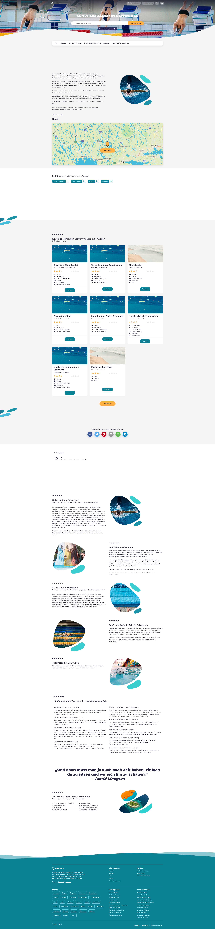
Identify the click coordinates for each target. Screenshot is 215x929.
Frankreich (73, 897)
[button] (134, 3)
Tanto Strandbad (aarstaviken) (106, 265)
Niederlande (64, 906)
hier (53, 103)
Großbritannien (95, 897)
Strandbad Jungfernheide (144, 900)
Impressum (136, 925)
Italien (62, 902)
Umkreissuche (98, 96)
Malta (55, 906)
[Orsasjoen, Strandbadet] (69, 253)
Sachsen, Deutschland (115, 912)
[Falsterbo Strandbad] (107, 355)
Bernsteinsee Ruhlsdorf (143, 915)
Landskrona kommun (146, 318)
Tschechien (56, 915)
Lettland (79, 902)
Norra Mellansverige (59, 267)
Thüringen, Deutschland (115, 915)
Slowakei (73, 911)
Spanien (92, 911)
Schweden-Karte (61, 90)
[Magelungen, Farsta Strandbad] (107, 304)
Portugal (90, 906)
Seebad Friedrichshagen (143, 897)
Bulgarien (73, 893)
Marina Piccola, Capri (143, 895)
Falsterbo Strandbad (101, 367)
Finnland (64, 897)
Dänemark (82, 893)
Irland (55, 902)
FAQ (110, 876)
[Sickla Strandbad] (69, 304)
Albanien (56, 893)
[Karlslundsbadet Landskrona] (145, 304)
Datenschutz (145, 925)
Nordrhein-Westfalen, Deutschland (118, 905)
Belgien (64, 893)
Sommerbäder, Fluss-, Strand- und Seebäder (96, 43)
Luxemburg (96, 902)
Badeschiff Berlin (141, 912)
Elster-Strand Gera (142, 917)
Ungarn (65, 915)
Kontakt (111, 878)
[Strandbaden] (145, 253)
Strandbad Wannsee (142, 907)
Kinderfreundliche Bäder (115, 732)
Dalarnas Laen (71, 267)
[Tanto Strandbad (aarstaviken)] (107, 253)
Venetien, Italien (113, 900)
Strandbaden (135, 265)
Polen (82, 906)
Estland (56, 897)
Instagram (68, 882)
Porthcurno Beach (142, 892)
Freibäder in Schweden (75, 43)
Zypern (73, 915)
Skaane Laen (139, 267)
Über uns (111, 873)
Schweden (107, 12)
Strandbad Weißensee (143, 910)
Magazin (111, 871)
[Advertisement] (102, 59)
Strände (69, 109)
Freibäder (63, 109)
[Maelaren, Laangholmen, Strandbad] (69, 355)
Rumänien (100, 906)
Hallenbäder (55, 109)
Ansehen (69, 290)
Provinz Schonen (133, 318)
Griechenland (83, 897)
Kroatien (70, 902)
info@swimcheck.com (143, 871)
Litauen (87, 902)
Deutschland (92, 893)
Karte (56, 43)
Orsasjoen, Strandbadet (66, 265)
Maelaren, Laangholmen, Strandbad (64, 803)
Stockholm (94, 267)
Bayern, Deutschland (114, 902)
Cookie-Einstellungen (115, 881)
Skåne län (131, 267)
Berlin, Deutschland (114, 907)
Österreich (74, 906)
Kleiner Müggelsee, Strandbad (145, 902)
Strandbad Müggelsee (143, 905)
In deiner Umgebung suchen (108, 29)
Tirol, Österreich (113, 892)
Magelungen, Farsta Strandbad (107, 316)
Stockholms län (103, 267)
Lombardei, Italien (114, 897)
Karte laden (107, 150)
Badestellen (95, 107)
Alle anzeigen (107, 403)
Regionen (63, 43)
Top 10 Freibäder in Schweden (120, 43)
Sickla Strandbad (62, 316)
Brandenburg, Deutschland (116, 910)
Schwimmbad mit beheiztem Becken (121, 750)
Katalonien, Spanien (114, 895)
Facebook (61, 882)
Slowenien (83, 911)
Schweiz (65, 911)
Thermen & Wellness (77, 109)
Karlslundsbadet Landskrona (143, 316)
